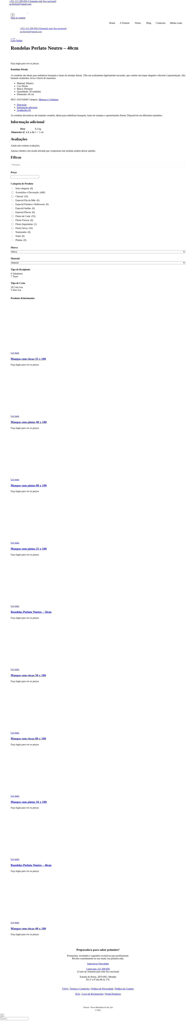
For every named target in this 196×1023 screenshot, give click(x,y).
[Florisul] (27, 12)
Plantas (20, 240)
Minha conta (176, 23)
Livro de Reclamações (93, 994)
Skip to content (18, 17)
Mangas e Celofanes (48, 99)
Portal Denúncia (113, 994)
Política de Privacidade (102, 988)
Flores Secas (24, 228)
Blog (148, 23)
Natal (19, 236)
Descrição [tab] (21, 104)
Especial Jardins (25, 208)
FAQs (65, 988)
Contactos (160, 23)
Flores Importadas (26, 224)
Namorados (22, 232)
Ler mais (15, 353)
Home (112, 23)
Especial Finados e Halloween (32, 204)
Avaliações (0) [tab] (24, 110)
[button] (16, 40)
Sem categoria (24, 188)
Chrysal (21, 196)
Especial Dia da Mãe (27, 200)
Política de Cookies (124, 988)
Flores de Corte (25, 216)
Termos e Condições (80, 988)
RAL (77, 994)
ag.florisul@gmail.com (20, 4)
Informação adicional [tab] (27, 107)
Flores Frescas (24, 220)
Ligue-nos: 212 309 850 (98, 969)
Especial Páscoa (25, 212)
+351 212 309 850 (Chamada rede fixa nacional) (32, 1)
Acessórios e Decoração (30, 192)
